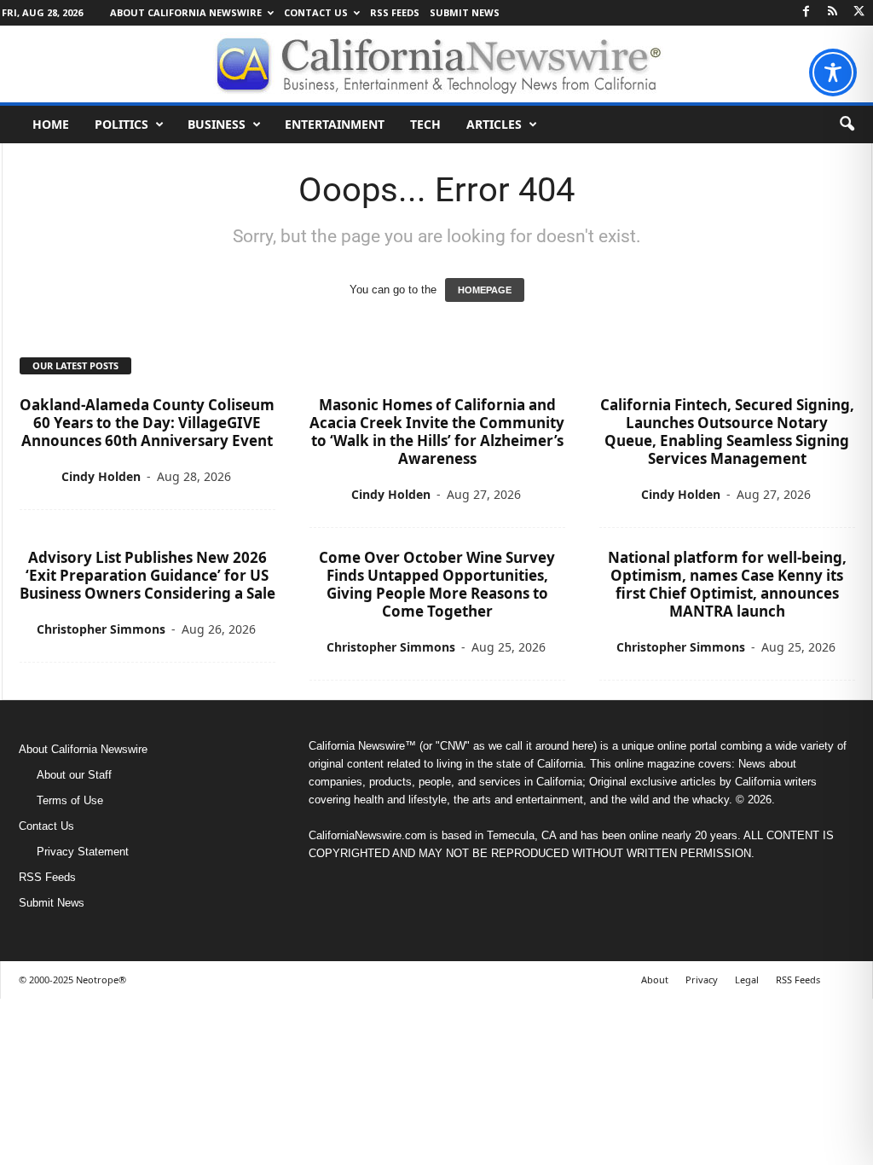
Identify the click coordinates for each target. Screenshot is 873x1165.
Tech (425, 124)
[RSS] (833, 12)
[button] (846, 124)
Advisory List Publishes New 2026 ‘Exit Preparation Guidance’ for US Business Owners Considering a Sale (147, 575)
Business (217, 124)
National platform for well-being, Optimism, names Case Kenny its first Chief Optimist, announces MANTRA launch (727, 584)
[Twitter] (859, 12)
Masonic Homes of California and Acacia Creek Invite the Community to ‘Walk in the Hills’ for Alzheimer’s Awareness (436, 431)
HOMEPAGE (485, 290)
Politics (121, 124)
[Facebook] (806, 12)
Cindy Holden (101, 476)
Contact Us (316, 12)
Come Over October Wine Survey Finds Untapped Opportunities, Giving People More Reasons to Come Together (437, 584)
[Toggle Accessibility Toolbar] (833, 72)
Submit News (465, 12)
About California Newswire (186, 12)
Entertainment (334, 124)
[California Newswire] (436, 64)
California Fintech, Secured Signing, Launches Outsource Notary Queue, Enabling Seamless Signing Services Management (727, 431)
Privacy (701, 979)
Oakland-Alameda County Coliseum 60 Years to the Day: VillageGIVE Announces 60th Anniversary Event (147, 422)
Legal (747, 979)
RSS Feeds (394, 12)
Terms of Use (70, 800)
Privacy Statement (83, 851)
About (654, 979)
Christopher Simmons (101, 629)
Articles (494, 124)
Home (50, 124)
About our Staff (74, 774)
